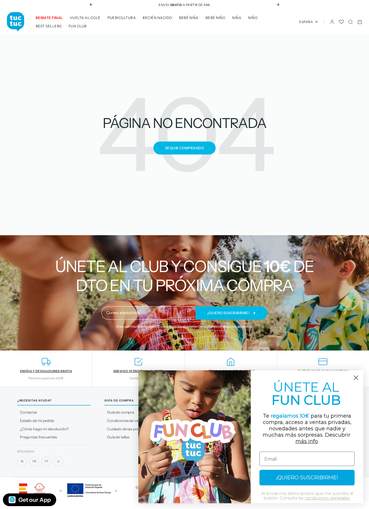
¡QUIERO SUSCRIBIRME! (307, 477)
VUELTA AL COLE (85, 18)
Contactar (28, 412)
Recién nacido (157, 18)
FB (34, 461)
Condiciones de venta (125, 420)
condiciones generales (234, 326)
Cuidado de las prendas (127, 429)
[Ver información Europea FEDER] (91, 491)
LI (58, 461)
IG (22, 461)
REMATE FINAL (49, 18)
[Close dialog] (356, 378)
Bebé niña (189, 18)
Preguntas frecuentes (38, 437)
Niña (236, 18)
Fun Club (78, 26)
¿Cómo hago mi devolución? (44, 429)
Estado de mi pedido (37, 420)
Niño (252, 18)
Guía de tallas (118, 437)
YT (46, 461)
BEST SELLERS (49, 26)
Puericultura (122, 18)
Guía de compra (120, 412)
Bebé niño (215, 18)
